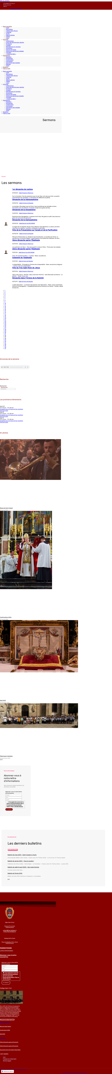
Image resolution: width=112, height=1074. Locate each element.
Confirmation (10, 60)
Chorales (8, 52)
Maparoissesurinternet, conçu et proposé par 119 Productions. (74, 1072)
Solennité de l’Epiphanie (22, 257)
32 (5, 335)
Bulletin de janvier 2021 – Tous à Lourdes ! (21, 861)
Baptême (8, 57)
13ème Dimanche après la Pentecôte (9, 1042)
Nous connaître (7, 26)
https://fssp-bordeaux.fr (10, 931)
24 (5, 324)
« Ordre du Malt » (11, 54)
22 (5, 321)
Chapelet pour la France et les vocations (11, 409)
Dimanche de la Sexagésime (24, 210)
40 (5, 347)
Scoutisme (9, 48)
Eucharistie (9, 58)
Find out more (4, 410)
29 (5, 331)
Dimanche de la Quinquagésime (25, 199)
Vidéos (8, 36)
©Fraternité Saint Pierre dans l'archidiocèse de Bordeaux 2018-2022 (13, 1069)
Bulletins (5, 67)
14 (5, 309)
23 (5, 322)
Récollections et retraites (13, 47)
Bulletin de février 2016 (15, 873)
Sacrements (6, 55)
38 (5, 344)
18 (5, 315)
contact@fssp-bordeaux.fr (10, 930)
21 (5, 319)
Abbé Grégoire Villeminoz (26, 193)
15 (5, 310)
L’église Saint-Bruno (12, 31)
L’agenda (8, 32)
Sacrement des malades (13, 63)
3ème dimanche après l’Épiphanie (26, 240)
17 (5, 313)
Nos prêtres (9, 29)
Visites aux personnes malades (15, 51)
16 (5, 312)
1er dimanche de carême (22, 189)
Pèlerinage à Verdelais (6, 756)
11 (5, 305)
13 (5, 308)
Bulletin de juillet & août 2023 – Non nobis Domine (23, 867)
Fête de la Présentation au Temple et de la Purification (34, 230)
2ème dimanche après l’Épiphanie (26, 249)
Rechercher (3, 386)
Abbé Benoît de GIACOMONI (27, 223)
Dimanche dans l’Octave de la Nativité (28, 278)
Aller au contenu (5, 0)
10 (5, 303)
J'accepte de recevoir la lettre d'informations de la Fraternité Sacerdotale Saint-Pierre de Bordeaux (15, 804)
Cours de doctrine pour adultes (15, 42)
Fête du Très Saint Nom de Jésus (26, 268)
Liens (7, 38)
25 (5, 325)
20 (5, 318)
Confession (9, 61)
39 (5, 345)
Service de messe (11, 49)
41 (5, 348)
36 (5, 341)
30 (5, 332)
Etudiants (9, 44)
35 (5, 340)
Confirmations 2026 (5, 617)
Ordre (7, 65)
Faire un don (6, 68)
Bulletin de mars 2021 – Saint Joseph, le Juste (22, 855)
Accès (8, 33)
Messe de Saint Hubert (6, 508)
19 (5, 316)
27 (5, 328)
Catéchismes (10, 41)
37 (5, 342)
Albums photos (10, 35)
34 (5, 338)
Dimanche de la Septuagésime (24, 220)
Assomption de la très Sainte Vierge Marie (10, 1050)
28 (5, 329)
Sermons (3, 1038)
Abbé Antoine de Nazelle (26, 203)
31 (5, 334)
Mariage (8, 64)
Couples (8, 45)
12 (5, 306)
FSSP (7, 28)
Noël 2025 (3, 700)
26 (5, 326)
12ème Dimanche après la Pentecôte (9, 1046)
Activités (5, 39)
